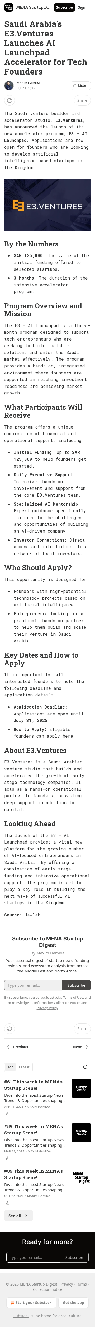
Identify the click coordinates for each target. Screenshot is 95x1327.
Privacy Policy (47, 1007)
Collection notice (47, 1289)
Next (77, 1047)
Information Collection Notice (57, 1002)
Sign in (84, 7)
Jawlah (32, 915)
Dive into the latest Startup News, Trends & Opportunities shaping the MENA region (34, 1097)
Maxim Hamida (28, 83)
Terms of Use (73, 997)
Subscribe (64, 7)
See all (14, 1215)
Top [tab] (10, 1067)
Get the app (73, 1302)
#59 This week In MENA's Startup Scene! (33, 1129)
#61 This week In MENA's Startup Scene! (33, 1085)
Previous (20, 1047)
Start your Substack (34, 1302)
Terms (81, 1284)
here (68, 736)
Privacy (66, 1284)
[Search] (85, 1067)
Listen (83, 85)
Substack (21, 1315)
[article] (47, 1098)
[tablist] (18, 1067)
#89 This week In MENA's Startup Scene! (33, 1174)
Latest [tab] (24, 1067)
